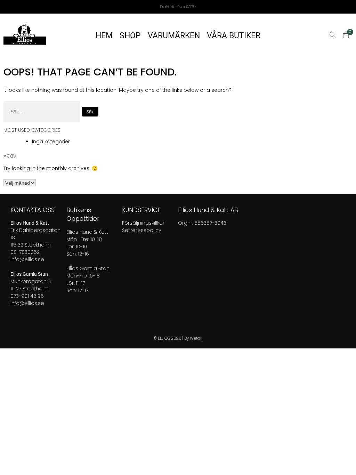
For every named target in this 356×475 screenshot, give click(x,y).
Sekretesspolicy (141, 230)
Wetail (196, 338)
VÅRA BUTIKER (233, 35)
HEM (104, 35)
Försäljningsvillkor (143, 222)
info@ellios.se (27, 259)
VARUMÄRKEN (174, 35)
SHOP (130, 35)
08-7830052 (25, 252)
